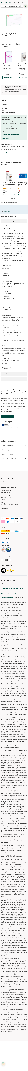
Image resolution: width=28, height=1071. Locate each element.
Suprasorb (4, 108)
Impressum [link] (20, 593)
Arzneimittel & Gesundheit (12, 10)
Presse (13, 588)
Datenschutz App (12, 591)
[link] (3, 549)
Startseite (2, 10)
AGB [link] (17, 588)
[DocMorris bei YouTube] (10, 560)
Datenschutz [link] (4, 591)
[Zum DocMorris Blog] (2, 560)
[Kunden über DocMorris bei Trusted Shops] (8, 570)
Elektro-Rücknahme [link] (6, 593)
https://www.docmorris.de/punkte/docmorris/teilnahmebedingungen (14, 841)
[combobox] (12, 6)
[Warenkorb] (22, 2)
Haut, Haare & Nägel (23, 10)
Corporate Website (5, 588)
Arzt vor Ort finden (5, 138)
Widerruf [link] (21, 588)
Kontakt (14, 593)
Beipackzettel (7, 211)
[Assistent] (3, 1064)
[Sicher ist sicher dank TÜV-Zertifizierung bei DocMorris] (3, 541)
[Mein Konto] (19, 2)
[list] (14, 19)
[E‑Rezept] (15, 2)
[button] (11, 134)
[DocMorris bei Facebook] (5, 560)
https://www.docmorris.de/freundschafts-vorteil (13, 741)
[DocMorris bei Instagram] (7, 560)
